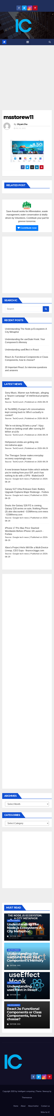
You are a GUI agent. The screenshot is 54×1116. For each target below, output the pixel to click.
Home (15, 1106)
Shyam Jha (22, 124)
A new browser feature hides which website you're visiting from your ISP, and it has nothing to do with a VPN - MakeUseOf (26, 472)
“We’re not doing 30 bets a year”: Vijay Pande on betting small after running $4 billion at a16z (25, 428)
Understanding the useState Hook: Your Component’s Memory (25, 957)
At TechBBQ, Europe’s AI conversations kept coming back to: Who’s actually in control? (25, 412)
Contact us (45, 1106)
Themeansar (27, 1098)
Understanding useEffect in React (22, 349)
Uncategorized (14, 920)
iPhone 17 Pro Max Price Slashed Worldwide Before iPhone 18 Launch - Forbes (24, 531)
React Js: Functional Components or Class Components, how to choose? (24, 1014)
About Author (33, 1106)
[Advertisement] (27, 73)
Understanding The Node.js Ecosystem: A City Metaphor (24, 927)
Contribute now (28, 228)
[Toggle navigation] (28, 42)
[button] (50, 42)
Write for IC (45, 1112)
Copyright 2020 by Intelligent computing (19, 1091)
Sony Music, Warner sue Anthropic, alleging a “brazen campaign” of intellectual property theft (27, 396)
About (23, 1106)
